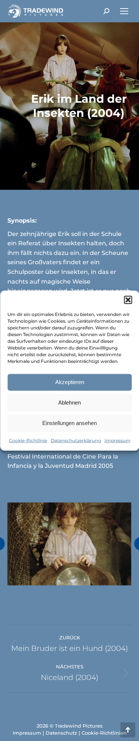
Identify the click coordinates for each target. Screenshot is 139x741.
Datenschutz (61, 733)
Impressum (117, 440)
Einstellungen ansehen (69, 423)
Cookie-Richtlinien (104, 733)
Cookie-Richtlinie (28, 440)
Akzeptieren (69, 382)
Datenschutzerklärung (76, 440)
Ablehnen (69, 402)
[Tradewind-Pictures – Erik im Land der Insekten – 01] (69, 543)
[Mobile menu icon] (124, 11)
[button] (128, 299)
